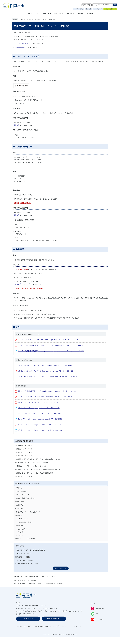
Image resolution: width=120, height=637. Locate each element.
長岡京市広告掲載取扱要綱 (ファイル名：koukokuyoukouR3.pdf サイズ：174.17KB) (47, 391)
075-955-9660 (24, 557)
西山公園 (88, 9)
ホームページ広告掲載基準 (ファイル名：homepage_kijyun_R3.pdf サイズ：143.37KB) (48, 339)
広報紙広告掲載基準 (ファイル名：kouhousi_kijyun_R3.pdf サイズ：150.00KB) (45, 365)
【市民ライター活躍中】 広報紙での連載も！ (31, 466)
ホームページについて (23, 508)
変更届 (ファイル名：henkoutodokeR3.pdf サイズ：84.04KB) (39, 413)
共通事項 (16, 125)
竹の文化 (20, 535)
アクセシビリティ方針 (58, 626)
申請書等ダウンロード (34, 583)
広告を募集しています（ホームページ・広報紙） (32, 462)
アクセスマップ (28, 618)
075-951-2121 (25, 608)
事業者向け (23, 580)
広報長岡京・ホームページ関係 (53, 583)
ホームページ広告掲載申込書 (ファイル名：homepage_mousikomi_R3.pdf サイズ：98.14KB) (50, 345)
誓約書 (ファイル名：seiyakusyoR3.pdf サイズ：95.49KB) (38, 402)
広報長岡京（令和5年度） (25, 455)
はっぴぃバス (98, 9)
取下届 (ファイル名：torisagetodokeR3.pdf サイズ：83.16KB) (40, 424)
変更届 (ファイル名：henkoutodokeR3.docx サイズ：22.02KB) (40, 419)
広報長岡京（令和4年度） (25, 476)
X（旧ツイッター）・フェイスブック (28, 512)
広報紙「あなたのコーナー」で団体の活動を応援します (34, 473)
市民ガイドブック (22, 519)
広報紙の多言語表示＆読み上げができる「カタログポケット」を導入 (39, 459)
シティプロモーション (23, 494)
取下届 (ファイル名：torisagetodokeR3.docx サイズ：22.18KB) (40, 430)
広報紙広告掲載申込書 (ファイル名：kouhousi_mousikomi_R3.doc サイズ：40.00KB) (48, 376)
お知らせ (19, 488)
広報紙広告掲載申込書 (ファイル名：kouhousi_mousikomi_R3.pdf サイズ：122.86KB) (48, 371)
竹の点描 (20, 532)
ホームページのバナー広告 (24, 43)
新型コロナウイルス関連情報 (25, 538)
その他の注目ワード (110, 9)
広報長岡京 (52, 19)
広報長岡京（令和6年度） (25, 452)
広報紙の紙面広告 (21, 47)
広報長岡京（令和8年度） (25, 445)
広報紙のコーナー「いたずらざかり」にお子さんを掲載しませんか (38, 469)
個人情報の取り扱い (41, 626)
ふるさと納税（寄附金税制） (25, 498)
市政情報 (28, 19)
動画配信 (19, 515)
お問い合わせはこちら (54, 618)
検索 (115, 4)
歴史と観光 (20, 501)
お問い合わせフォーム (60, 568)
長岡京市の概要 (21, 491)
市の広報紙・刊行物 (40, 19)
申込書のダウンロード (21, 284)
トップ (21, 19)
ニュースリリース (75, 626)
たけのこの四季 (22, 529)
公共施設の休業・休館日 (24, 522)
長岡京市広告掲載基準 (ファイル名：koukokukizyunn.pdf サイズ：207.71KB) (45, 396)
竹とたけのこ (20, 525)
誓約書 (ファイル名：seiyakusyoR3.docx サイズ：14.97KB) (39, 408)
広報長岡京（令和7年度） (25, 449)
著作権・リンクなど (24, 626)
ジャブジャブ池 (78, 9)
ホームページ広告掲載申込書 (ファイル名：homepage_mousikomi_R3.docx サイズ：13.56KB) (51, 351)
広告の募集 (33, 580)
